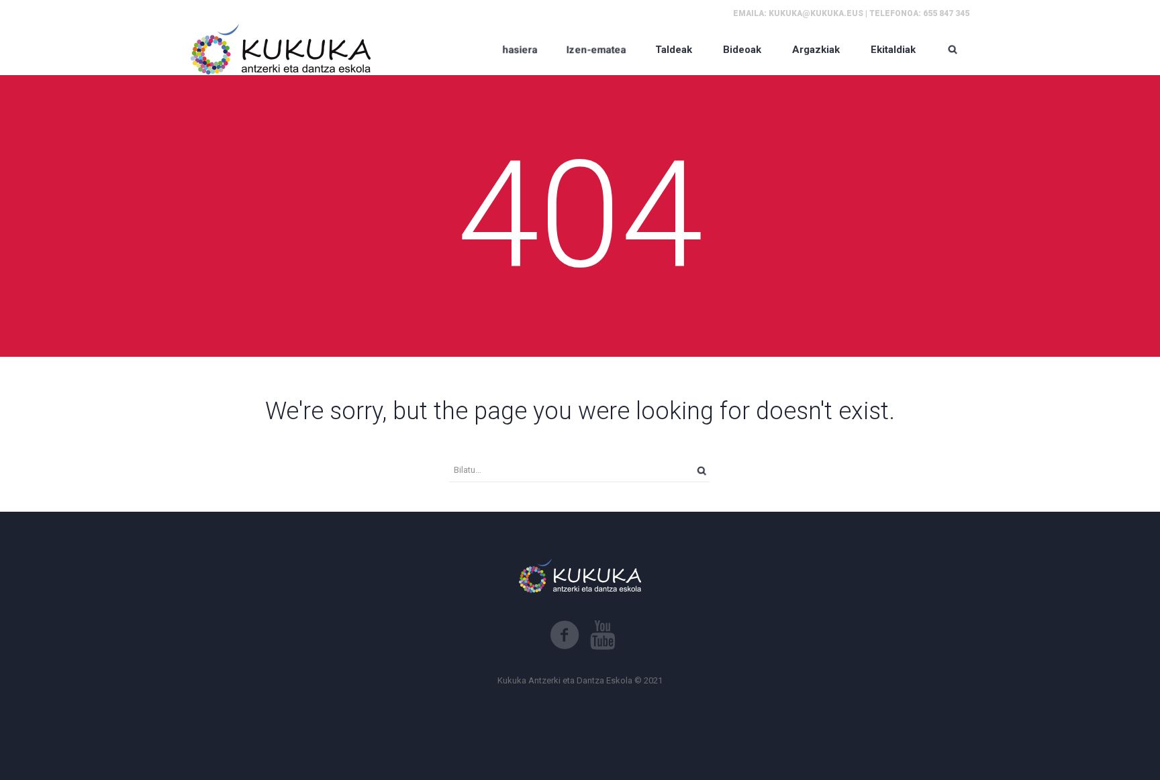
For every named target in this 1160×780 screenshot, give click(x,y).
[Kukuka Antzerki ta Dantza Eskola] (281, 49)
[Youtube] (603, 635)
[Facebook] (564, 635)
